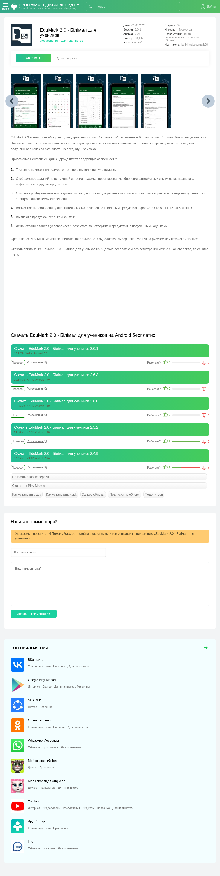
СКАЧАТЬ (33, 58)
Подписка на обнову (125, 494)
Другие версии (67, 58)
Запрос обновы (93, 494)
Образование (49, 40)
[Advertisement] (60, 292)
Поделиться (154, 494)
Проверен (18, 362)
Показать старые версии (30, 477)
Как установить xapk (61, 494)
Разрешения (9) (37, 362)
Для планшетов (72, 40)
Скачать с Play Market (28, 485)
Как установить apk (26, 494)
